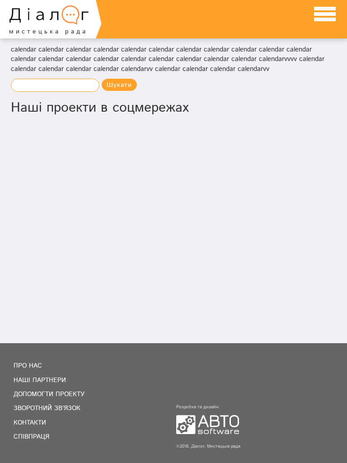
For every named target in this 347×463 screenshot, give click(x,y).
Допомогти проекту (49, 394)
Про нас (28, 366)
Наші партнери (40, 380)
